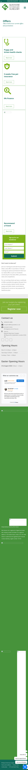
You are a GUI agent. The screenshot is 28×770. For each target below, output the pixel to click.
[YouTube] (10, 339)
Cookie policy (4, 766)
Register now (14, 309)
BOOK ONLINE (23, 1)
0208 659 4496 (8, 322)
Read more (9, 58)
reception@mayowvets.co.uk (12, 324)
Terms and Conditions (6, 764)
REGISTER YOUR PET (12, 1)
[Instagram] (6, 339)
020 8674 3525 (8, 327)
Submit (14, 256)
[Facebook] (2, 339)
